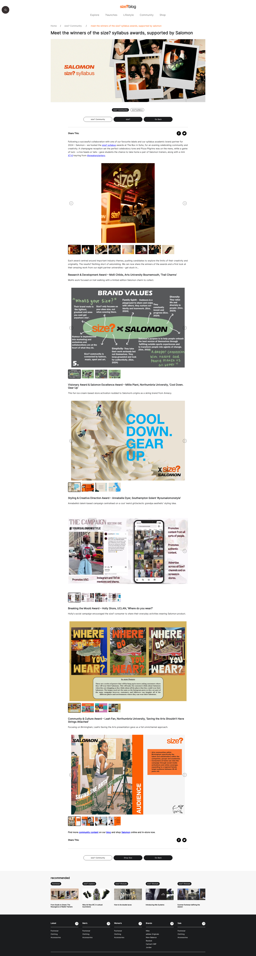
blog (108, 832)
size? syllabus (109, 145)
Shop (163, 14)
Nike (148, 931)
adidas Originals (152, 934)
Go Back (158, 119)
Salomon (125, 832)
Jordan (149, 947)
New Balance (151, 937)
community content (88, 832)
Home (54, 25)
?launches (111, 14)
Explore (94, 14)
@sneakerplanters (96, 155)
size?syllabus (137, 110)
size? (128, 119)
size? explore (89, 884)
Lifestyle (128, 14)
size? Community (73, 25)
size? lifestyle (121, 884)
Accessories (56, 937)
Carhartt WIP (151, 944)
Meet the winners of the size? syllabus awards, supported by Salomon (126, 25)
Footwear (56, 884)
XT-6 (70, 155)
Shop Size (128, 858)
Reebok (149, 941)
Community (147, 14)
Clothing (54, 934)
